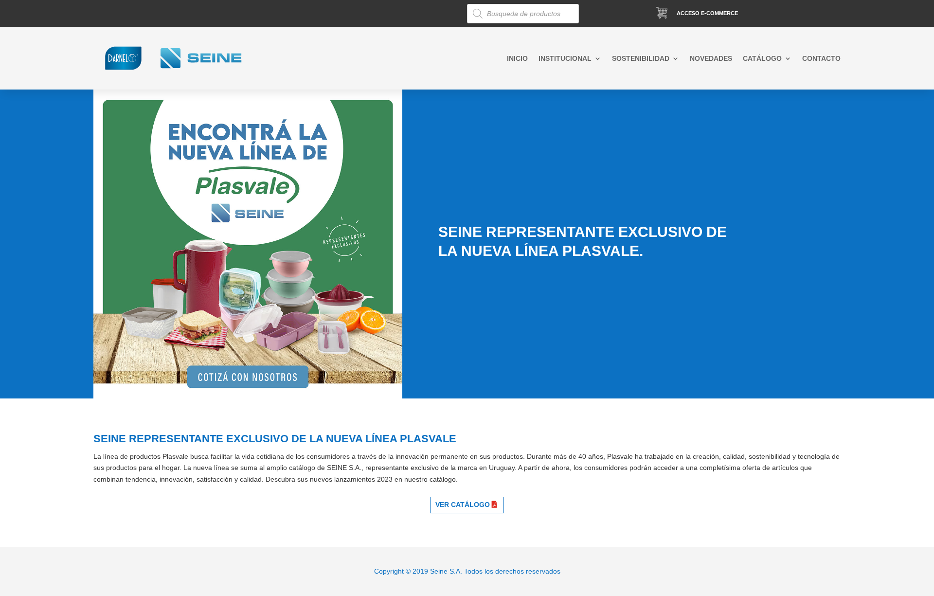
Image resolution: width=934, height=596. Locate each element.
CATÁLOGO (762, 58)
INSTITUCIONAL (565, 58)
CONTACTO (821, 58)
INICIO (517, 58)
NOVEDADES (711, 58)
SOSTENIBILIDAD (640, 58)
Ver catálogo (462, 504)
